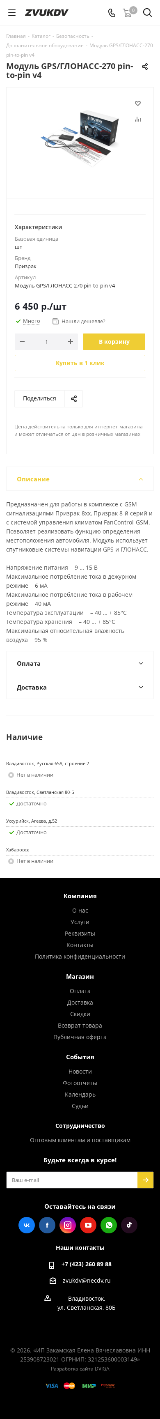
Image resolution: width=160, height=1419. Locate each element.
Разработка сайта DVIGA (80, 1368)
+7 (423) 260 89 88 (87, 1264)
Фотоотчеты (80, 1083)
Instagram (67, 1225)
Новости (80, 1071)
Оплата (80, 991)
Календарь (80, 1094)
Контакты (80, 945)
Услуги (80, 922)
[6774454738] (80, 139)
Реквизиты (80, 933)
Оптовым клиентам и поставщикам (80, 1140)
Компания (80, 896)
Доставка (80, 1002)
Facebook (47, 1225)
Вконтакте (26, 1225)
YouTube (88, 1225)
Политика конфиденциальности (80, 956)
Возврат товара (80, 1025)
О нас (80, 910)
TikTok (129, 1225)
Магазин (80, 976)
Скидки (80, 1014)
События (80, 1057)
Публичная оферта (80, 1037)
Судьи (80, 1106)
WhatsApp (109, 1225)
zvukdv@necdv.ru (87, 1280)
